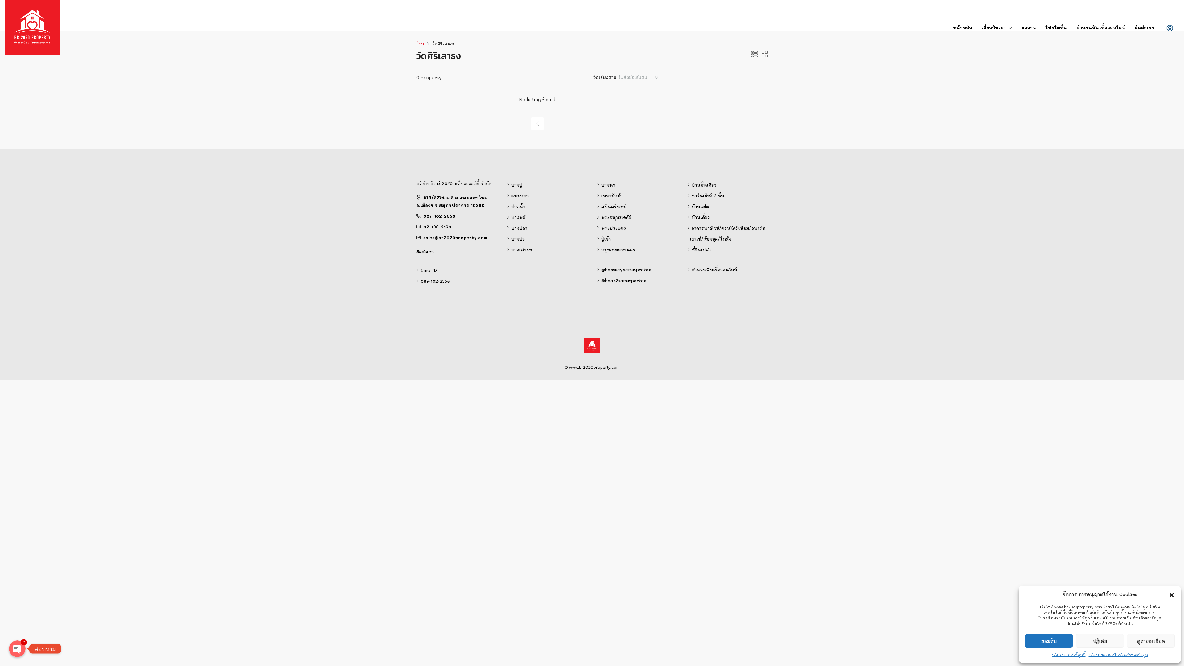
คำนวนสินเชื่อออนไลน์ (1100, 28)
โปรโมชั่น (1056, 28)
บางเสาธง (521, 250)
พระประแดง (613, 228)
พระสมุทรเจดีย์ (616, 217)
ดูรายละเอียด (1151, 641)
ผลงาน (1028, 28)
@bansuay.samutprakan (626, 270)
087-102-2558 (439, 216)
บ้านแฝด (700, 206)
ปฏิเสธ (1100, 641)
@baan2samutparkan (623, 280)
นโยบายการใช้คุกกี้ (1069, 654)
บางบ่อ (518, 239)
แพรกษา (520, 196)
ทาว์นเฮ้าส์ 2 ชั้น (708, 196)
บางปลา (519, 228)
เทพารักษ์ (611, 196)
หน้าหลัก (962, 28)
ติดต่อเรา (1144, 28)
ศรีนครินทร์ (613, 206)
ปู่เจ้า (606, 239)
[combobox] (638, 77)
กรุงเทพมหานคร (618, 250)
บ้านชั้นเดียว (704, 185)
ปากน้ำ (518, 206)
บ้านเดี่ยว (701, 217)
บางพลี (518, 217)
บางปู (516, 185)
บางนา (608, 185)
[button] (1172, 594)
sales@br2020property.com (455, 237)
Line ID (429, 270)
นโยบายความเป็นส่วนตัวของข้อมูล (1118, 654)
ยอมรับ (1049, 641)
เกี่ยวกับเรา (993, 28)
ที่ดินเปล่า (701, 250)
